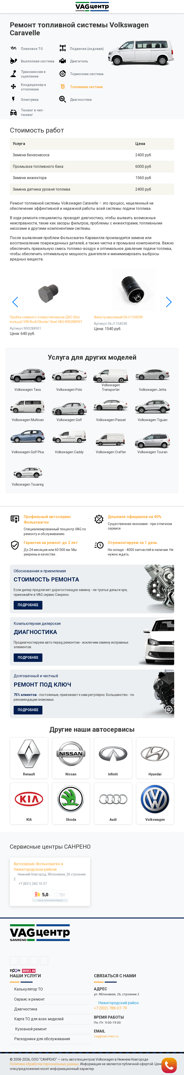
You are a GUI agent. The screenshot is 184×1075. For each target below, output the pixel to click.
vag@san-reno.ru (106, 1036)
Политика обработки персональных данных (44, 1064)
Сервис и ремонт (29, 999)
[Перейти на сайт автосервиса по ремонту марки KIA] (29, 803)
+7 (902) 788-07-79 (110, 1008)
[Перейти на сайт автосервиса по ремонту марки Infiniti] (113, 758)
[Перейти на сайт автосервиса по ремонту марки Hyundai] (155, 758)
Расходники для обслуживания (42, 1039)
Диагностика (25, 1009)
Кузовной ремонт (30, 1029)
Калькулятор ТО (28, 989)
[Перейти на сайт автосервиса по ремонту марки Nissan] (71, 758)
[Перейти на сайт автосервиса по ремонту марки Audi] (113, 803)
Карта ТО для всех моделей (38, 1019)
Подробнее (28, 605)
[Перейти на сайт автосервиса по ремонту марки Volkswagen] (155, 803)
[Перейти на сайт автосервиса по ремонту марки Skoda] (71, 803)
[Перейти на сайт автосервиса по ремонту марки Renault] (29, 758)
